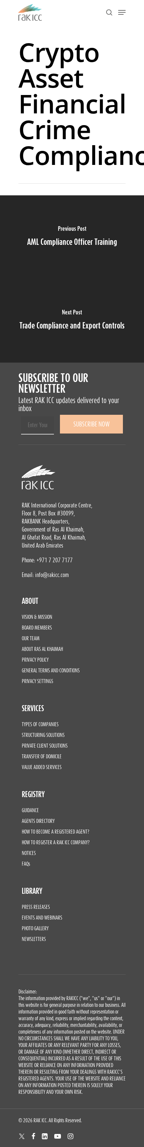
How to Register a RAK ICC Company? (56, 842)
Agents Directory (38, 821)
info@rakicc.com (52, 575)
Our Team (31, 638)
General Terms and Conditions (51, 670)
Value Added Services (42, 767)
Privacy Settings (37, 681)
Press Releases (36, 906)
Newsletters (34, 939)
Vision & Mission (37, 616)
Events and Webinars (42, 917)
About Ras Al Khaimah (42, 649)
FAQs (26, 863)
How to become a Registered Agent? (55, 831)
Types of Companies (40, 724)
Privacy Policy (35, 659)
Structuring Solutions (43, 735)
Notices (29, 853)
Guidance (30, 810)
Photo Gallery (35, 928)
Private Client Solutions (45, 745)
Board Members (37, 627)
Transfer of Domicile (42, 756)
